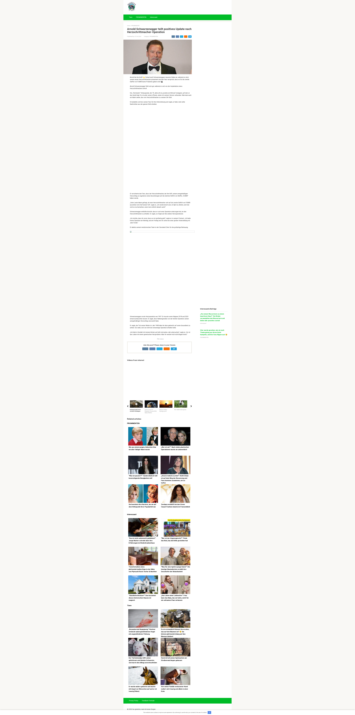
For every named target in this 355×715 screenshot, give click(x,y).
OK (209, 712)
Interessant (153, 17)
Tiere (130, 17)
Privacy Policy (133, 701)
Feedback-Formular (148, 701)
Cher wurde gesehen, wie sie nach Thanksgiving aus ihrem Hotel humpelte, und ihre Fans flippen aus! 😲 (213, 332)
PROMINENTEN (141, 17)
